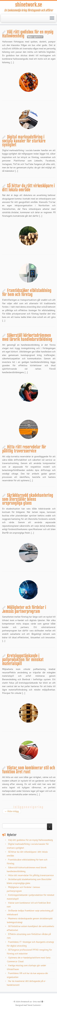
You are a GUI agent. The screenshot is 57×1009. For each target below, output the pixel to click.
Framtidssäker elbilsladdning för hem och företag (26, 292)
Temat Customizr (34, 1005)
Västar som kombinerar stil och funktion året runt (28, 769)
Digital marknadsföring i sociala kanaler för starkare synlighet (23, 140)
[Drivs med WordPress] (42, 1001)
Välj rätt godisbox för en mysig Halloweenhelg (27, 33)
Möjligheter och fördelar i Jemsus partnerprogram (24, 609)
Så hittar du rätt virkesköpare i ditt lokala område (28, 187)
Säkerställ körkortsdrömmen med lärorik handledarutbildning (27, 337)
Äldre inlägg (12, 811)
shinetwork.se (28, 4)
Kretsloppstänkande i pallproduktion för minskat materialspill (22, 659)
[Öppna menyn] (52, 18)
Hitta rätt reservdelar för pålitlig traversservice (24, 448)
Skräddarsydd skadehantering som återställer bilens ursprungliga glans (27, 499)
